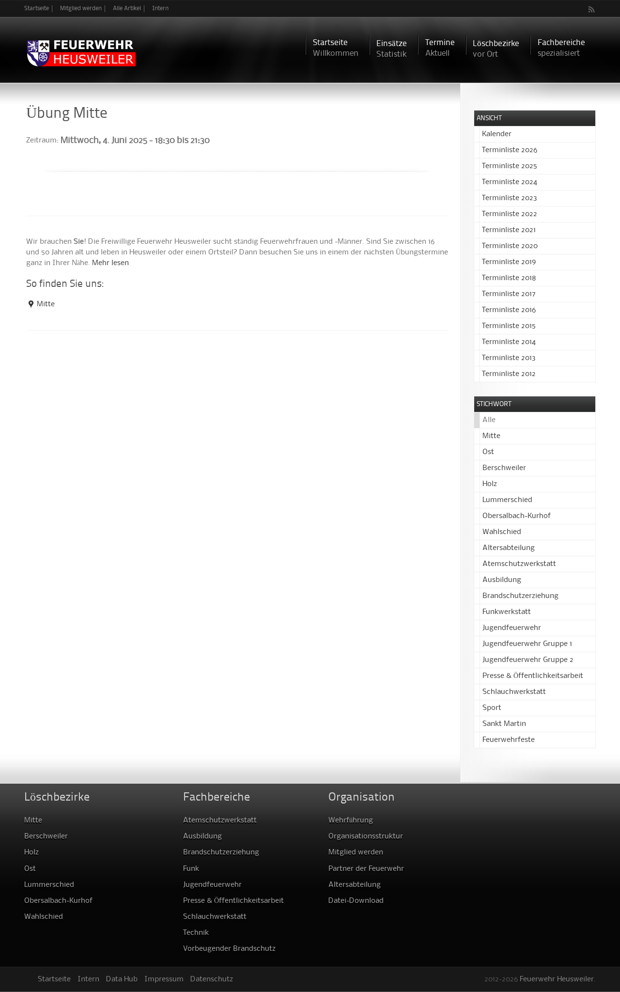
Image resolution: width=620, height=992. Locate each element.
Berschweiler (504, 468)
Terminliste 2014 (509, 342)
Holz (489, 484)
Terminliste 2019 (509, 262)
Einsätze (391, 49)
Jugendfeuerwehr (511, 628)
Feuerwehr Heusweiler (557, 979)
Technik (196, 932)
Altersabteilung (508, 548)
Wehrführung (350, 820)
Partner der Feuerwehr (366, 869)
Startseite (36, 8)
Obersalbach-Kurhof (516, 516)
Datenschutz (211, 979)
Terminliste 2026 (509, 150)
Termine (440, 48)
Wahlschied (501, 532)
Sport (491, 708)
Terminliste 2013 (509, 358)
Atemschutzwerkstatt (519, 564)
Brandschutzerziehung (520, 596)
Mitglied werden (81, 8)
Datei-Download (356, 901)
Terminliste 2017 (509, 294)
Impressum (164, 979)
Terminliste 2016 (509, 310)
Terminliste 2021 (509, 230)
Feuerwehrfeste (508, 740)
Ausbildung (501, 580)
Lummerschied (507, 500)
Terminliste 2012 (509, 374)
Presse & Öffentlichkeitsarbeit (532, 676)
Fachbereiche (561, 48)
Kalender (497, 134)
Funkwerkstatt (506, 612)
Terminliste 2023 (509, 198)
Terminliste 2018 (509, 278)
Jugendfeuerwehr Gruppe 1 (527, 644)
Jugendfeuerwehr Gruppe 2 (528, 660)
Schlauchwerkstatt (514, 692)
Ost (488, 452)
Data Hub (122, 979)
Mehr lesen (110, 263)
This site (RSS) (592, 9)
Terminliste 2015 (509, 326)
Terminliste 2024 (509, 182)
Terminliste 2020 (510, 246)
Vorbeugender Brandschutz (229, 948)
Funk (191, 869)
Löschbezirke (496, 49)
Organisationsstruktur (365, 836)
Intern (160, 8)
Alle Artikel (127, 8)
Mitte (46, 304)
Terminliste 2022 (509, 214)
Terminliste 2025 (509, 166)
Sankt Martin (504, 724)
